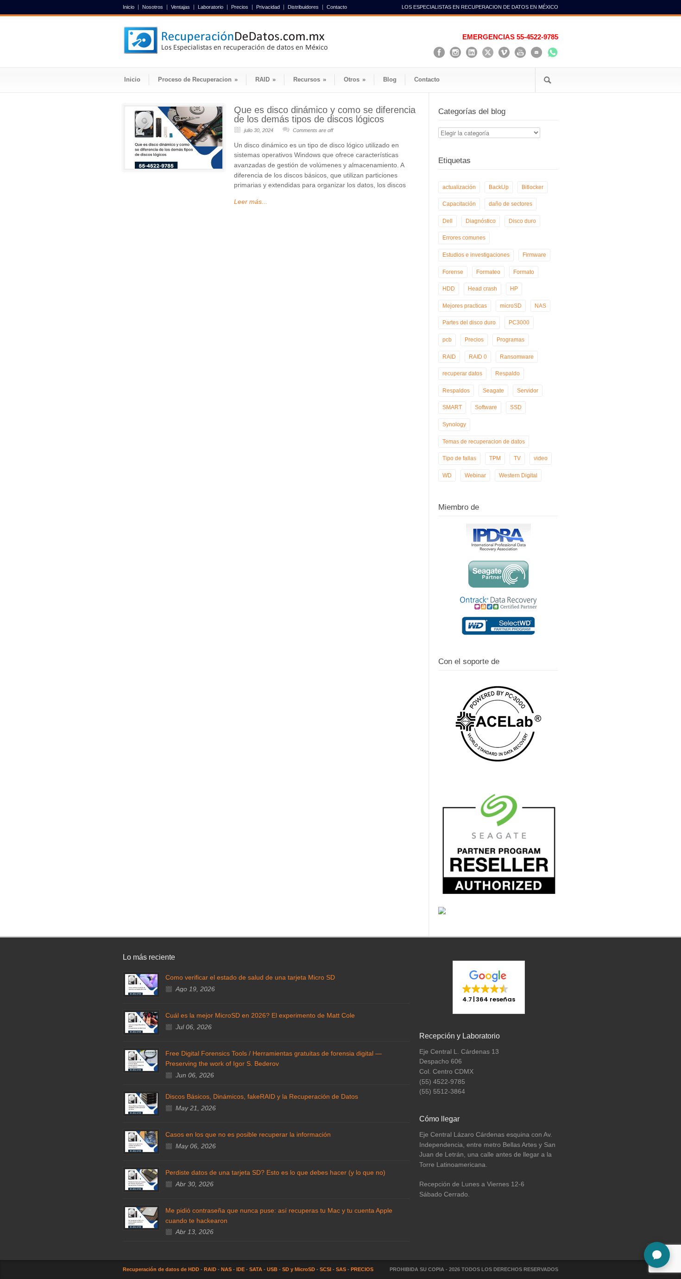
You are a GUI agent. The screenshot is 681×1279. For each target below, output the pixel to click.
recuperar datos (462, 373)
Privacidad (268, 7)
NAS (540, 306)
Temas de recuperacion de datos (483, 441)
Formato (523, 272)
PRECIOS (362, 1269)
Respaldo (507, 373)
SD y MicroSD (298, 1269)
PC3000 (519, 322)
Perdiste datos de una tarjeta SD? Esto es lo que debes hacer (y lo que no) (275, 1172)
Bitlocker (532, 187)
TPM (495, 458)
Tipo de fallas (459, 458)
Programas (510, 339)
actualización (459, 187)
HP (514, 288)
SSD (516, 407)
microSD (511, 306)
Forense (452, 272)
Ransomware (517, 357)
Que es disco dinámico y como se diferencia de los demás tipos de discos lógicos (325, 114)
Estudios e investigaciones (476, 255)
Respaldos (456, 390)
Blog (390, 79)
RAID (265, 79)
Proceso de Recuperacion (198, 79)
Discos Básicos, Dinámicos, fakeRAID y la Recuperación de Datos (261, 1096)
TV (517, 458)
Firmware (534, 255)
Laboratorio (210, 7)
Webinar (475, 475)
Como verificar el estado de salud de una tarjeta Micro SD (250, 977)
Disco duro (522, 221)
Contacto (337, 7)
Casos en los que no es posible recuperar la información (248, 1134)
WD (447, 475)
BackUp (499, 187)
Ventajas (180, 7)
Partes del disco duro (469, 322)
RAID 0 (478, 357)
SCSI (325, 1269)
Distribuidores (303, 7)
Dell (447, 221)
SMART (452, 407)
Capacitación (459, 204)
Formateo (488, 272)
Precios (239, 7)
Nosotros (152, 7)
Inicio (128, 7)
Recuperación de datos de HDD (161, 1269)
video (541, 458)
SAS (341, 1269)
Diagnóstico (481, 221)
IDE (240, 1269)
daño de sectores (510, 204)
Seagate (493, 390)
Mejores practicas (464, 306)
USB (272, 1269)
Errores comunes (464, 237)
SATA (255, 1269)
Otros (355, 79)
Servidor (527, 390)
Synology (454, 424)
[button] (489, 987)
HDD (448, 288)
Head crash (482, 288)
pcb (447, 339)
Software (486, 407)
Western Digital (518, 475)
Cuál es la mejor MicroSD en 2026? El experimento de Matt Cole (260, 1015)
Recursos (309, 79)
